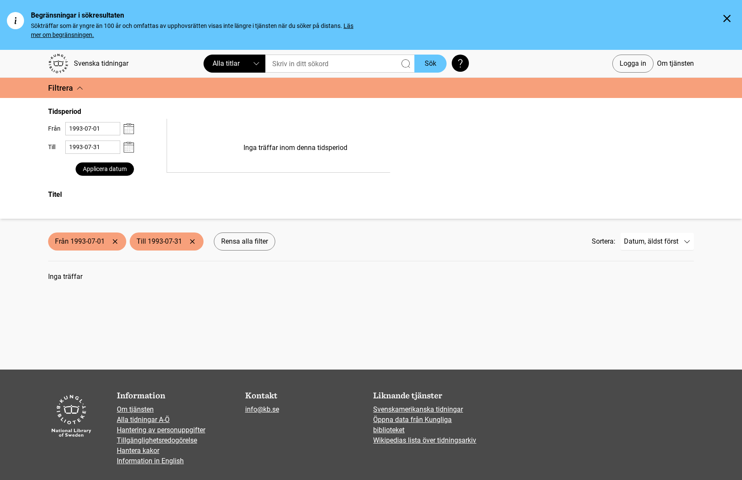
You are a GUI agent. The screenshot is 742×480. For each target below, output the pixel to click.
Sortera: (603, 241)
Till (51, 147)
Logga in (633, 63)
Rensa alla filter (244, 241)
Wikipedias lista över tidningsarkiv (424, 440)
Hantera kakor (138, 450)
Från (54, 128)
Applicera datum (105, 168)
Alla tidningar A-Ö (143, 420)
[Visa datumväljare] (129, 128)
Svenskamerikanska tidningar (418, 409)
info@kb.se (262, 409)
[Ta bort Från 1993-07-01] (115, 241)
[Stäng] (727, 18)
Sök (430, 63)
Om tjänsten (675, 63)
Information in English (150, 461)
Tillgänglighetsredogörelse (157, 440)
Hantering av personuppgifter (161, 430)
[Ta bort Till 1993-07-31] (192, 241)
